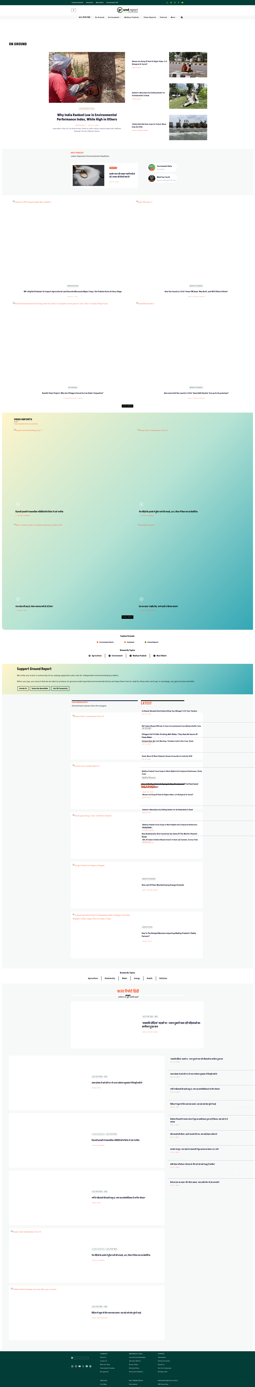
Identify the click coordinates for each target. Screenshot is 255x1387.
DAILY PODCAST (77, 152)
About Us (103, 1357)
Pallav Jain (22, 610)
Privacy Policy (133, 1364)
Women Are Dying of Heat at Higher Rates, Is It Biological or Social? (167, 794)
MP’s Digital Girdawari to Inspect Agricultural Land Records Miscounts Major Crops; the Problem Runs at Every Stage (73, 291)
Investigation (73, 286)
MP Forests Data (163, 1384)
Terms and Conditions (136, 1372)
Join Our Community (164, 1368)
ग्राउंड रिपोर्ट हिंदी (128, 991)
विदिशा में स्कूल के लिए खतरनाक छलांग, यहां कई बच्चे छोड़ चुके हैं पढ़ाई (116, 1312)
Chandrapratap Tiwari (73, 398)
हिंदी (156, 1016)
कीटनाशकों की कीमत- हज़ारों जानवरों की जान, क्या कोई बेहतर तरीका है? (193, 1134)
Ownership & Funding (107, 1368)
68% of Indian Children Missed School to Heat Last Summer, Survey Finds (170, 840)
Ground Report (148, 830)
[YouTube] (79, 1366)
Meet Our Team (105, 1364)
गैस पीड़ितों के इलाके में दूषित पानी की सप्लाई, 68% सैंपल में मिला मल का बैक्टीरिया (168, 511)
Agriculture (97, 655)
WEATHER (148, 786)
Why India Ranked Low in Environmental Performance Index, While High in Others (87, 117)
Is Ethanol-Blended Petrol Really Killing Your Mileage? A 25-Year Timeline (169, 711)
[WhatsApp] (72, 1366)
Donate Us (89, 2)
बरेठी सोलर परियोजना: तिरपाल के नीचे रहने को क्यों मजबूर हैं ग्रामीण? (192, 1164)
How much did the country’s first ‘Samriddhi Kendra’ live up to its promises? (196, 393)
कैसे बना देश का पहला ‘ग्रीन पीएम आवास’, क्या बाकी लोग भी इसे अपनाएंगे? (195, 1182)
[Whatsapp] (167, 2)
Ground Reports (153, 642)
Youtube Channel (77, 2)
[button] (120, 17)
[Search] (182, 17)
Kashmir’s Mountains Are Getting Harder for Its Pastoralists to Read (167, 809)
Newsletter (100, 2)
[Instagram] (174, 2)
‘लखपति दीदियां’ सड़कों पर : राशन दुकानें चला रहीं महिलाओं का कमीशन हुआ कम (196, 1059)
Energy (137, 978)
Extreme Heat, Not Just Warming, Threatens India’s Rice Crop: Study (167, 741)
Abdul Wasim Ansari (140, 130)
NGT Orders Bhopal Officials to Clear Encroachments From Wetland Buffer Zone (171, 726)
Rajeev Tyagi (73, 296)
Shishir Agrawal (24, 515)
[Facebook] (178, 2)
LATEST (146, 703)
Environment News (87, 108)
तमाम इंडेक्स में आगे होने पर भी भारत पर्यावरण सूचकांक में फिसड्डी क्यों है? (117, 1082)
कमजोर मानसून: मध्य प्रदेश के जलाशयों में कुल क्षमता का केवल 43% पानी (194, 1149)
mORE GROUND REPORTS (80, 702)
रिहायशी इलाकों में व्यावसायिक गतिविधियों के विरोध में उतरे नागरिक (39, 511)
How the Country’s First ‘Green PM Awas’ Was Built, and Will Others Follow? (196, 291)
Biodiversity (110, 978)
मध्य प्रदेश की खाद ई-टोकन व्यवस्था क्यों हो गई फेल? (34, 606)
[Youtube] (182, 2)
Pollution (163, 978)
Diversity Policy (134, 1368)
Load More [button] (127, 406)
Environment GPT (112, 2)
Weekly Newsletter (164, 1361)
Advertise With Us (135, 1361)
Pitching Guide (162, 1372)
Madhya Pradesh (196, 286)
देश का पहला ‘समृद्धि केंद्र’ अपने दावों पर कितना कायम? (158, 606)
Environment (117, 655)
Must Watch (162, 655)
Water (124, 978)
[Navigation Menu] (73, 10)
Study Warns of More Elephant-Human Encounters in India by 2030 (167, 756)
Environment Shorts (107, 642)
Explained (130, 642)
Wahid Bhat (80, 125)
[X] (171, 2)
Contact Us (103, 1361)
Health (149, 978)
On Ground (99, 17)
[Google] (90, 1366)
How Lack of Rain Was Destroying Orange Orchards (163, 885)
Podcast (163, 17)
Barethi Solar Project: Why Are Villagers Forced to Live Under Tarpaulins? (72, 393)
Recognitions (104, 1372)
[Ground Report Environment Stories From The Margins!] (127, 10)
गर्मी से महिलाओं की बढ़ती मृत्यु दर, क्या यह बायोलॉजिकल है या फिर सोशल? (118, 1197)
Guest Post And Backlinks (137, 1357)
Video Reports (150, 17)
